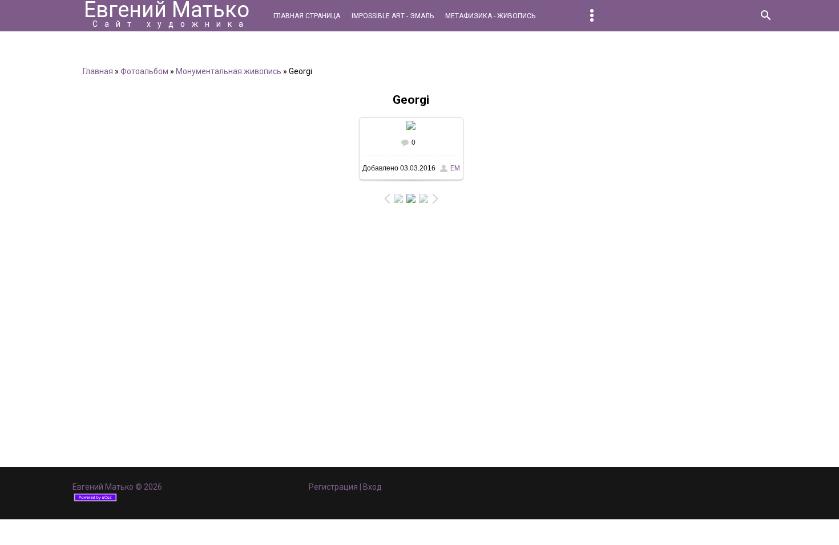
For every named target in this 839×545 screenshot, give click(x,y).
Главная (98, 71)
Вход (372, 486)
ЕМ (455, 168)
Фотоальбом (144, 71)
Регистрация (333, 486)
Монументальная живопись (228, 71)
